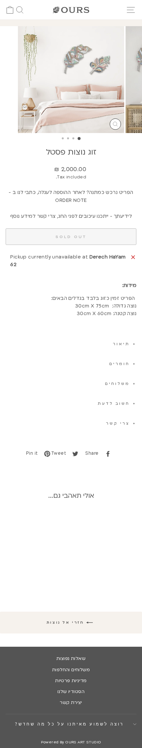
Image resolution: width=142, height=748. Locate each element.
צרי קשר (118, 423)
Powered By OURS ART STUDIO (71, 742)
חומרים (119, 363)
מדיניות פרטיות (71, 681)
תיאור (121, 344)
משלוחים (117, 383)
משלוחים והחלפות (71, 670)
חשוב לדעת (114, 403)
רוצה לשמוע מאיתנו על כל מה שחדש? (69, 723)
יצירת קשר (71, 703)
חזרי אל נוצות (66, 622)
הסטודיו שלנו (71, 692)
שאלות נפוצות (71, 659)
